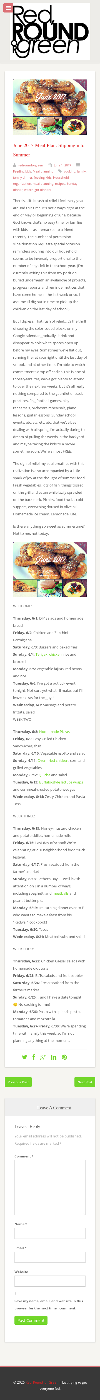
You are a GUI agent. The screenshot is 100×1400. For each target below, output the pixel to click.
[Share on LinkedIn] (54, 1057)
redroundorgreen (30, 165)
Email (20, 1248)
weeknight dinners (37, 190)
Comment (23, 1156)
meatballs (60, 893)
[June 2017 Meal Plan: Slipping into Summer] (50, 139)
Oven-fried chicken (53, 760)
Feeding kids (22, 171)
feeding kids (42, 177)
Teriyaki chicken (49, 654)
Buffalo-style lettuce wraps (61, 782)
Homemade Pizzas (54, 731)
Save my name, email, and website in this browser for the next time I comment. (48, 1305)
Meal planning (43, 171)
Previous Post (18, 1082)
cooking (69, 171)
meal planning (43, 183)
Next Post (85, 1082)
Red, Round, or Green (42, 1382)
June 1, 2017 (62, 165)
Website (21, 1271)
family (81, 171)
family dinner (22, 177)
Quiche (44, 774)
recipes (60, 183)
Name (20, 1224)
